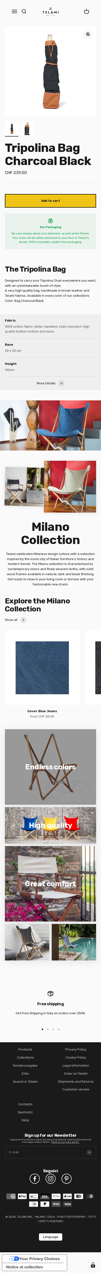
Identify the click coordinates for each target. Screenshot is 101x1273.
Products (25, 1049)
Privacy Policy (75, 1049)
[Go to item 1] (12, 129)
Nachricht (25, 1112)
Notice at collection (24, 1266)
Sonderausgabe (25, 1065)
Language (50, 1237)
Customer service (76, 1089)
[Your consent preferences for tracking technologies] (93, 1265)
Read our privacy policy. (65, 1142)
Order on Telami (76, 1073)
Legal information (76, 1065)
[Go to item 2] (27, 129)
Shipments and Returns (76, 1081)
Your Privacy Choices (39, 1258)
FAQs (25, 1120)
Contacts (25, 1104)
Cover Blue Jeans (42, 711)
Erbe (25, 1073)
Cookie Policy (76, 1057)
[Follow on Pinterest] (66, 1178)
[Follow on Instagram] (50, 1178)
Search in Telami (25, 1081)
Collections (25, 1057)
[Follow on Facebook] (34, 1178)
